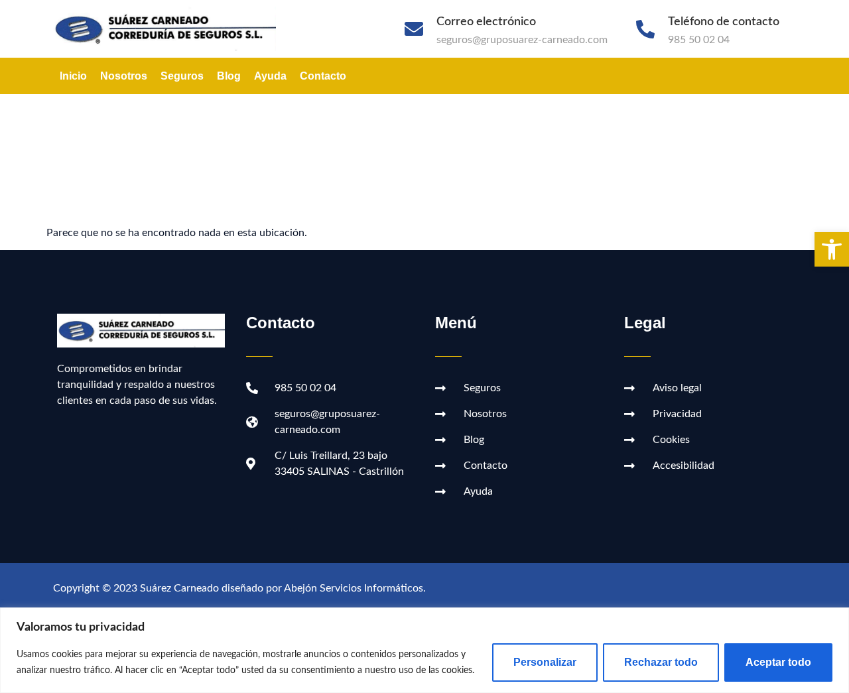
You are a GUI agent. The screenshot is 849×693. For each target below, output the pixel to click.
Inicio (73, 76)
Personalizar (544, 662)
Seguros (182, 76)
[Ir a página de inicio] (171, 29)
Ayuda (270, 76)
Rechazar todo (661, 662)
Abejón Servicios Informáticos (353, 588)
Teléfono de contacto (723, 22)
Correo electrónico (486, 22)
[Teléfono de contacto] (645, 29)
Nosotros (123, 76)
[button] (832, 249)
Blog (229, 76)
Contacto (323, 76)
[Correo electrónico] (414, 29)
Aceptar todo (778, 662)
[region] (424, 650)
